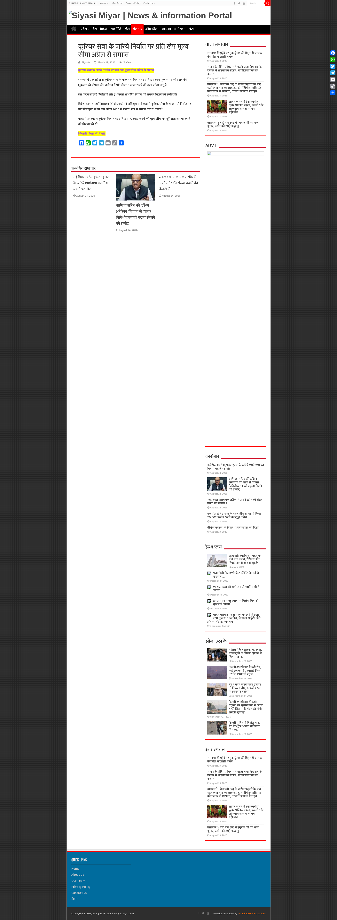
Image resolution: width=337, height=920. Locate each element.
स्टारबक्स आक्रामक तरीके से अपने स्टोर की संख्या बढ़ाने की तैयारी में (178, 183)
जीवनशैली (152, 29)
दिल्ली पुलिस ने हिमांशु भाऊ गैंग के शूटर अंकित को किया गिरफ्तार (244, 726)
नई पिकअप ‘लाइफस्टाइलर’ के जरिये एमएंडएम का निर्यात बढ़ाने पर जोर (92, 183)
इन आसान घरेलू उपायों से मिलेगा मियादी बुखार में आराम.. (235, 602)
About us (105, 3)
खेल (127, 29)
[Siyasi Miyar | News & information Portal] (150, 15)
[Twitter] (239, 3)
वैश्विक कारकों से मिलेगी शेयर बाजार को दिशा (233, 527)
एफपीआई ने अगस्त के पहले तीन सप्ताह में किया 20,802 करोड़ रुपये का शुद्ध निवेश (234, 515)
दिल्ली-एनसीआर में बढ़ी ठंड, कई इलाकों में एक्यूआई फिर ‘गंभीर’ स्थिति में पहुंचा (245, 671)
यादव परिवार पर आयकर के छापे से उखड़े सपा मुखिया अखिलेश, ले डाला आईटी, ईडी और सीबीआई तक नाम (234, 618)
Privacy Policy (133, 3)
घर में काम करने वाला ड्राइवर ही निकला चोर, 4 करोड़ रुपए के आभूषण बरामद (245, 688)
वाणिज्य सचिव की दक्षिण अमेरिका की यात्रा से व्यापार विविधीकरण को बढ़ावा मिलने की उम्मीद (135, 214)
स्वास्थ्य (166, 29)
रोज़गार (137, 29)
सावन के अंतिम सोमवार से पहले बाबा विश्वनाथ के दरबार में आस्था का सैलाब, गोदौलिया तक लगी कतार (234, 70)
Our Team (117, 3)
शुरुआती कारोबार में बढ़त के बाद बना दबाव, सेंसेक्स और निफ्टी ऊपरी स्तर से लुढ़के (245, 559)
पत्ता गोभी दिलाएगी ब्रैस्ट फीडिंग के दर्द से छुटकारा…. (236, 575)
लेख (191, 29)
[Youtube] (243, 3)
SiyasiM (86, 62)
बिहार (74, 899)
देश (94, 29)
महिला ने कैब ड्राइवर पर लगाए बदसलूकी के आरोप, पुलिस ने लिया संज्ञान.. (246, 653)
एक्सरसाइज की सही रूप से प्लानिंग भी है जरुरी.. (236, 588)
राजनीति (115, 29)
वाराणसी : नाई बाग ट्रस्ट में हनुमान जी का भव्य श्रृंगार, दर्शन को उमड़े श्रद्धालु (233, 124)
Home (74, 29)
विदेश (103, 29)
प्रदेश (84, 29)
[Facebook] (235, 3)
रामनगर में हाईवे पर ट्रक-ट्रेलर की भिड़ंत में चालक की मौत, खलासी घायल (234, 55)
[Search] (267, 3)
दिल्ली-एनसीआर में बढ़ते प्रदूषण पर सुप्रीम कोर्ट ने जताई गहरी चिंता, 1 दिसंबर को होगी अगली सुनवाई (246, 707)
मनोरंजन (179, 29)
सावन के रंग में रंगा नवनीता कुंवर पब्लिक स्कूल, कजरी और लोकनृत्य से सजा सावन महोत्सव (246, 107)
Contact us (149, 3)
